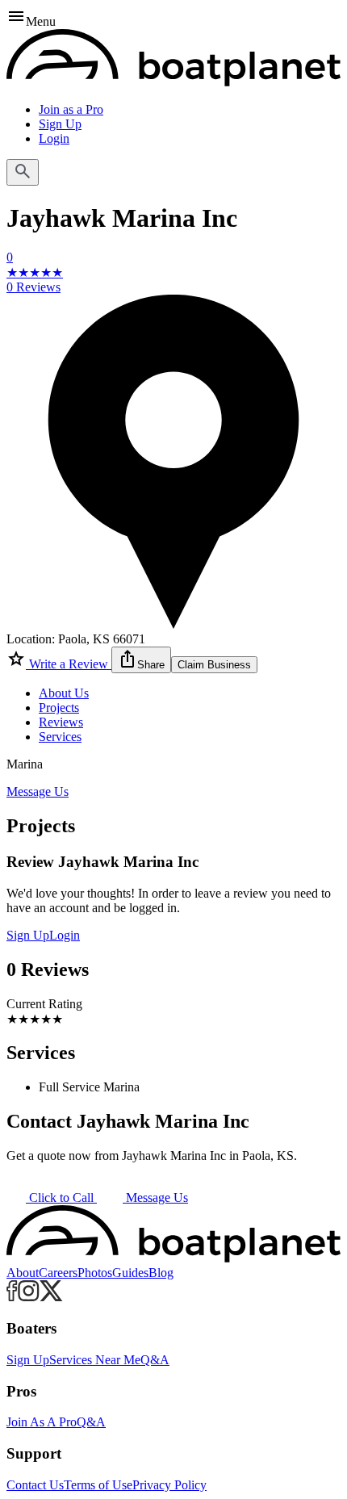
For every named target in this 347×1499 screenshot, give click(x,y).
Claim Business (214, 665)
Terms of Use (98, 1485)
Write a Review (68, 664)
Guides (130, 1272)
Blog (161, 1272)
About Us (64, 693)
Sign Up (60, 124)
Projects (59, 707)
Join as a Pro (71, 109)
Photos (94, 1272)
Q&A (154, 1360)
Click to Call (61, 1197)
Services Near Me (94, 1360)
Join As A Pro (41, 1422)
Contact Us (35, 1485)
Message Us (37, 791)
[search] (22, 172)
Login (54, 138)
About (22, 1272)
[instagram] (29, 1297)
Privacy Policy (169, 1485)
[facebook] (12, 1297)
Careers (58, 1272)
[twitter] (51, 1297)
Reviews (61, 722)
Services (60, 736)
